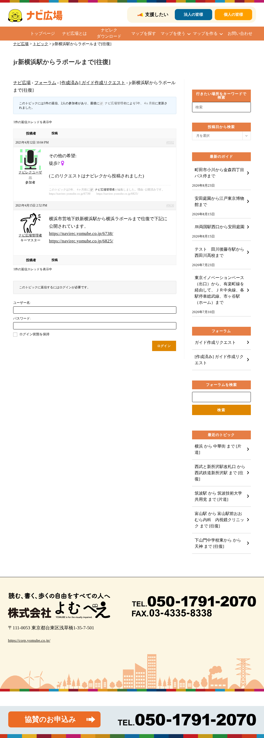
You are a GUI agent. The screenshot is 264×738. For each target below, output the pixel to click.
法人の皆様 (193, 14)
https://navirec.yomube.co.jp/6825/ (81, 241)
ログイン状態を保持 (34, 334)
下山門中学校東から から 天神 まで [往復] (218, 543)
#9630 (170, 205)
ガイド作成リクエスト (215, 342)
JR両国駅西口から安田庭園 (219, 227)
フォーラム (45, 82)
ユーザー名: (22, 303)
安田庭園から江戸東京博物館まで (219, 201)
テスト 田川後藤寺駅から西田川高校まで (219, 252)
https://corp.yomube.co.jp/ (29, 640)
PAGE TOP (253, 711)
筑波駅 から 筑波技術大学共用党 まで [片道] (218, 496)
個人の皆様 (233, 14)
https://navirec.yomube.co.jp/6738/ (81, 233)
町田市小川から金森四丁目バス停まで (219, 173)
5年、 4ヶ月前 (145, 103)
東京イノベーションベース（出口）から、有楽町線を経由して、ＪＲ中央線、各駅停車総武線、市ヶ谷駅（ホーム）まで (219, 290)
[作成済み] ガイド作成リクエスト (92, 82)
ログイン (164, 346)
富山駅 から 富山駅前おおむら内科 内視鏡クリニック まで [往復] (219, 519)
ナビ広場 (22, 82)
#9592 (170, 142)
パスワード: (22, 318)
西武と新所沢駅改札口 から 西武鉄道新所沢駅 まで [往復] (220, 472)
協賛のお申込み (50, 719)
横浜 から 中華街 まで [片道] (218, 449)
